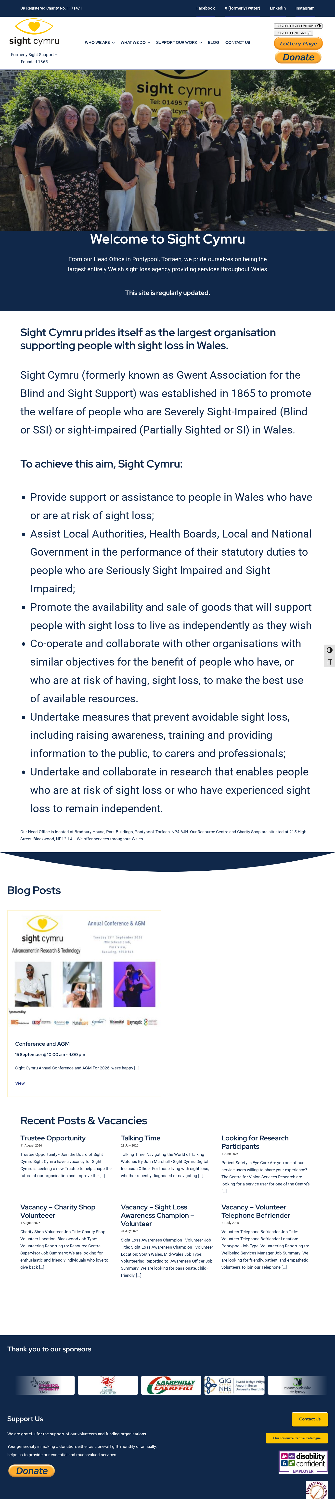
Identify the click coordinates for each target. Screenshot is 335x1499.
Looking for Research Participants (255, 1142)
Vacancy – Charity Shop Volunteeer (57, 1211)
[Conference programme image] (84, 912)
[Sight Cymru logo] (34, 18)
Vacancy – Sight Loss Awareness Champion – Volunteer (157, 1215)
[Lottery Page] (298, 38)
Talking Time (140, 1138)
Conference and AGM (42, 1043)
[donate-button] (298, 52)
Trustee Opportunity (53, 1138)
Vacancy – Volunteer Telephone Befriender (255, 1211)
